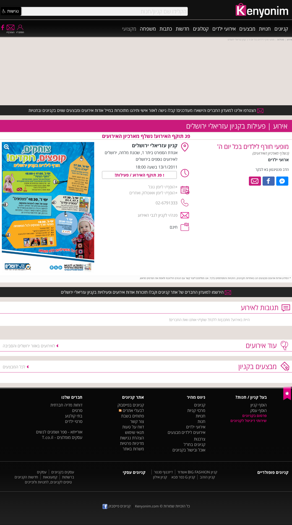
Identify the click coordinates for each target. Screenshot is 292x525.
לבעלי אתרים (133, 410)
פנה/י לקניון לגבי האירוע (157, 215)
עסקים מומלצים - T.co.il (62, 437)
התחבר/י (20, 32)
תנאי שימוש (134, 432)
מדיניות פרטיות (132, 443)
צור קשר (137, 421)
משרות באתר (133, 448)
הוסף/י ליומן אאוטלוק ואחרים (152, 192)
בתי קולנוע (73, 416)
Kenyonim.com (147, 506)
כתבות (165, 28)
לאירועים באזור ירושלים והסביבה (29, 345)
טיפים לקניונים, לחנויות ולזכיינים (48, 482)
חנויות (265, 28)
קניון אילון (160, 477)
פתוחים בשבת (132, 416)
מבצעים (247, 28)
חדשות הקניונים (26, 477)
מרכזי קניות (196, 410)
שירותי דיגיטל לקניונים (248, 420)
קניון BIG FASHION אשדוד (197, 472)
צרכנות (199, 439)
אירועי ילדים (224, 28)
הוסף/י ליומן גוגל (161, 187)
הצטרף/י (10, 32)
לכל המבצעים (14, 366)
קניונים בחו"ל (194, 444)
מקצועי (129, 28)
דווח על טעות (133, 427)
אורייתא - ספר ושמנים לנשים (59, 432)
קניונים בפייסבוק (130, 405)
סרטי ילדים (73, 421)
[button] (10, 11)
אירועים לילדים (193, 432)
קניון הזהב (207, 477)
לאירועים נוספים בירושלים (156, 159)
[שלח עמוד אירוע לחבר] (255, 180)
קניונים (281, 28)
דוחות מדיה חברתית (66, 405)
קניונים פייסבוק (118, 506)
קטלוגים (201, 28)
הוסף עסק (258, 410)
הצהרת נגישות (132, 438)
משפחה (148, 28)
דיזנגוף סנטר (163, 472)
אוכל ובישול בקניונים (188, 450)
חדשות (182, 28)
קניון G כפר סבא (183, 477)
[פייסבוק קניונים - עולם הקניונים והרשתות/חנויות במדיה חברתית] (2, 27)
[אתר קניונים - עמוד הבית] (287, 399)
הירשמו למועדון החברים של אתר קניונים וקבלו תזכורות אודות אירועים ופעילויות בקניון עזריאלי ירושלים (143, 292)
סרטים (77, 410)
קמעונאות (50, 477)
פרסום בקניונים (254, 415)
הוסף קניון (258, 405)
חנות (201, 421)
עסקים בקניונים (62, 472)
